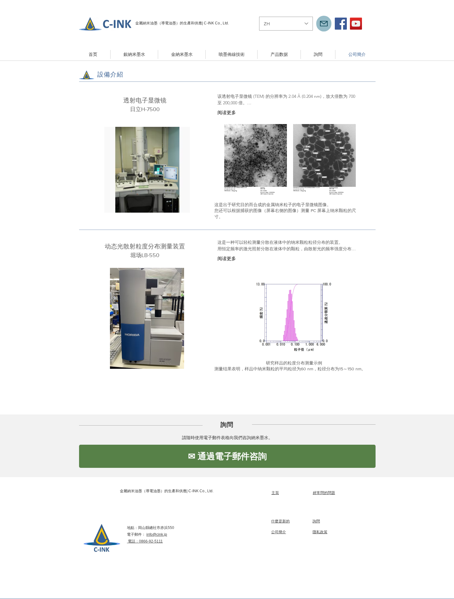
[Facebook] (341, 24)
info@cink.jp (156, 534)
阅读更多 (226, 112)
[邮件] (323, 23)
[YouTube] (356, 24)
